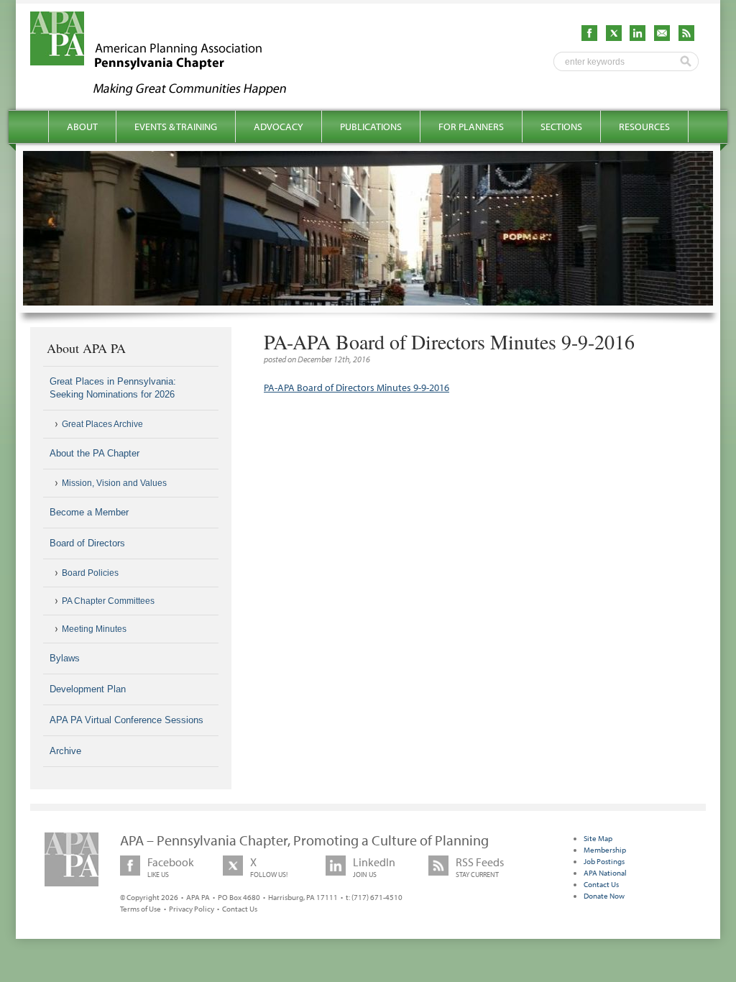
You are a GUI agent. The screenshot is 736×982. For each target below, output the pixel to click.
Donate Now (604, 896)
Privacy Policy (191, 909)
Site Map (598, 838)
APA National (605, 873)
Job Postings (604, 861)
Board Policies (90, 573)
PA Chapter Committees (108, 601)
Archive (65, 750)
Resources (644, 126)
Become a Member (89, 512)
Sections (561, 126)
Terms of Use (140, 909)
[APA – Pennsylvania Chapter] (171, 91)
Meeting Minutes (94, 629)
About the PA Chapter (94, 453)
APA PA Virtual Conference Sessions (126, 720)
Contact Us (239, 909)
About (82, 126)
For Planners (471, 126)
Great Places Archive (102, 424)
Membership (605, 850)
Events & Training (175, 126)
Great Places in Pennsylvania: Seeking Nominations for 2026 (113, 388)
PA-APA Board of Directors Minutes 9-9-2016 (356, 387)
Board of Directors (87, 543)
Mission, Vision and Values (114, 483)
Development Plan (88, 689)
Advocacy (278, 126)
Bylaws (65, 658)
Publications (371, 126)
